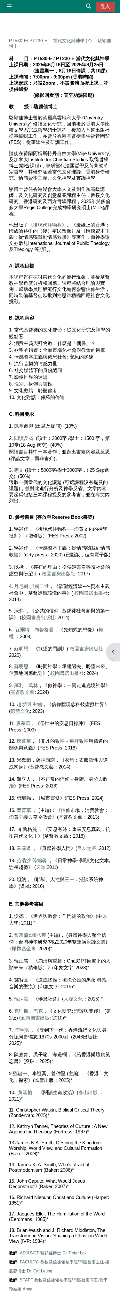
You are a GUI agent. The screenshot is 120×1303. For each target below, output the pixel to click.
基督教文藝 (23, 692)
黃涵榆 (25, 1092)
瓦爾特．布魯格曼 (34, 629)
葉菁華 (24, 810)
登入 (105, 6)
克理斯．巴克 (28, 1011)
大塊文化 (73, 998)
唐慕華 (23, 723)
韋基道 (24, 848)
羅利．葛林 (26, 685)
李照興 (22, 1030)
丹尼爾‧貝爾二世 (31, 586)
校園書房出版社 (59, 573)
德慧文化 (20, 711)
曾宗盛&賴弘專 (30, 935)
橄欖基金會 (24, 948)
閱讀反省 (23, 438)
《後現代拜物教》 (47, 225)
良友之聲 (86, 848)
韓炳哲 (21, 998)
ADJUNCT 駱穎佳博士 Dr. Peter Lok (53, 1253)
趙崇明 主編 (29, 704)
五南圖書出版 (35, 1017)
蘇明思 (21, 648)
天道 (40, 867)
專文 (19, 470)
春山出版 (88, 1092)
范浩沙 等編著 (32, 860)
